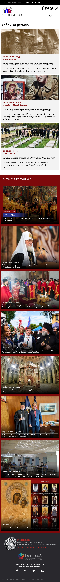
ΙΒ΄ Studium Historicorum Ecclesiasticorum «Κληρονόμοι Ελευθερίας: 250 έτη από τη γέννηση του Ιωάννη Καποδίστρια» (29, 475)
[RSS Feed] (57, 8)
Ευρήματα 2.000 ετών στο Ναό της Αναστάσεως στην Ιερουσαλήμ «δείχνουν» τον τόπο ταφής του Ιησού (28, 391)
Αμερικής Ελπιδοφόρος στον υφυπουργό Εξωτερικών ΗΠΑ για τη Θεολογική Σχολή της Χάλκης (28, 435)
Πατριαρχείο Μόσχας (10, 262)
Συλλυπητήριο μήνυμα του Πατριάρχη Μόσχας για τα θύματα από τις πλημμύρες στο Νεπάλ (30, 266)
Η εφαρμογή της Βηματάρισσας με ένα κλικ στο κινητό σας (26, 527)
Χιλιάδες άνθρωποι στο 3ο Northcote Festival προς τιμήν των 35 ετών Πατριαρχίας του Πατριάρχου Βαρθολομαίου (30, 351)
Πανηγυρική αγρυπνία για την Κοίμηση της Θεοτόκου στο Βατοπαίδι (26, 219)
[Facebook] (43, 8)
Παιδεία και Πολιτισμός (11, 387)
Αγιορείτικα (10, 215)
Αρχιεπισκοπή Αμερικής (11, 432)
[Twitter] (52, 8)
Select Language (32, 2)
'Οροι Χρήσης (40, 579)
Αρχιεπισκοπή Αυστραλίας (12, 347)
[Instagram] (47, 8)
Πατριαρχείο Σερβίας (10, 302)
